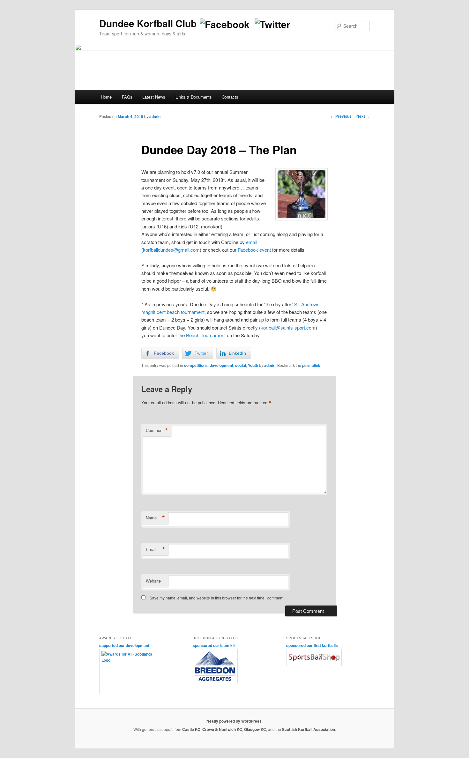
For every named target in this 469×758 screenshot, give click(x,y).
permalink (311, 365)
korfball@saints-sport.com (288, 327)
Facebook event (254, 249)
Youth (253, 365)
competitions (196, 365)
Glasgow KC (255, 729)
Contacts (230, 97)
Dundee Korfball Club (148, 23)
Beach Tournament (206, 335)
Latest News (153, 97)
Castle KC (191, 729)
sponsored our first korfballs (312, 645)
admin (154, 116)
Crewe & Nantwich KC (222, 729)
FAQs (127, 97)
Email (155, 549)
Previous (341, 116)
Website (153, 581)
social (240, 365)
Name (155, 518)
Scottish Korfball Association (308, 729)
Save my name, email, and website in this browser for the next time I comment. (217, 597)
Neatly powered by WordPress (234, 721)
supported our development (124, 645)
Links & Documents (193, 97)
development (221, 365)
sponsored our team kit (214, 645)
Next (363, 116)
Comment (157, 430)
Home (106, 97)
